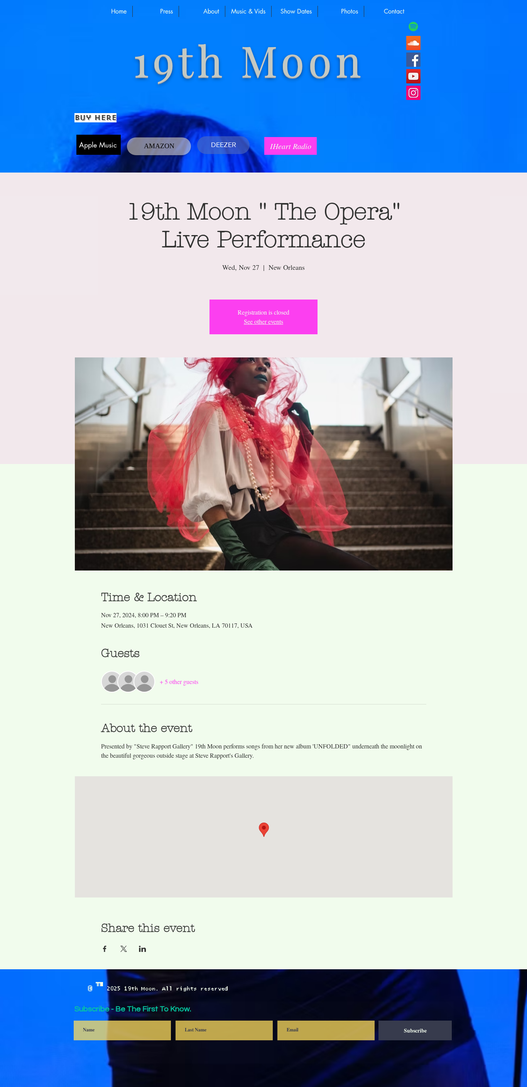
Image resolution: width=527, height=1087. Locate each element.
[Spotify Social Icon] (413, 26)
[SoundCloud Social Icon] (413, 43)
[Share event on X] (123, 949)
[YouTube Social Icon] (413, 76)
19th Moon (241, 59)
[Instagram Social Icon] (413, 93)
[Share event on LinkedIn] (142, 949)
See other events (263, 321)
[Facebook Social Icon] (413, 59)
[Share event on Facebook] (104, 949)
